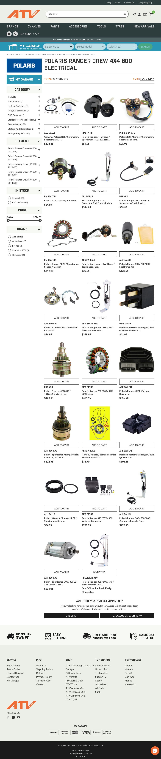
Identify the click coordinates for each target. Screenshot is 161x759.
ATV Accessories (75, 687)
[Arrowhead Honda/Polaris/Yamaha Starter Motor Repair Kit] (99, 423)
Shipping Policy (44, 669)
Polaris (19, 54)
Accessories (78, 26)
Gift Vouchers (73, 672)
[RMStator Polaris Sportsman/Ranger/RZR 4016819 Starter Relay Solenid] (136, 296)
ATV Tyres (71, 699)
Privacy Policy (44, 676)
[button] (155, 750)
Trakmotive (101, 672)
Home (9, 54)
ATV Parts (71, 676)
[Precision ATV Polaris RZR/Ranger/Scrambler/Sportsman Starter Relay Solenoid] (136, 105)
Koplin (98, 680)
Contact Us (13, 676)
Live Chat (71, 615)
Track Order (13, 669)
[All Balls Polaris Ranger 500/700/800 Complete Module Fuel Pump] (136, 486)
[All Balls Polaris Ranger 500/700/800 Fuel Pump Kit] (136, 232)
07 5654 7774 (29, 34)
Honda (128, 680)
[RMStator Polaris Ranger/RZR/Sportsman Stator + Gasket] (61, 232)
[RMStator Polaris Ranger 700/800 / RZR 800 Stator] (99, 359)
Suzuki (128, 672)
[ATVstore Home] (21, 705)
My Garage (13, 680)
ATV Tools (71, 684)
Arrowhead (101, 684)
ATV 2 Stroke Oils (75, 695)
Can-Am (129, 676)
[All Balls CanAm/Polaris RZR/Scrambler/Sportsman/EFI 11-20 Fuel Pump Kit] (61, 105)
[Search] (125, 14)
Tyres (119, 26)
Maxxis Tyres (102, 665)
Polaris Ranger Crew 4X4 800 (39, 54)
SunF (97, 691)
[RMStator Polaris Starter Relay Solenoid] (61, 169)
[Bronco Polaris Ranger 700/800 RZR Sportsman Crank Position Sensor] (136, 169)
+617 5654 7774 (96, 745)
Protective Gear (74, 680)
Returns (40, 672)
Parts (54, 26)
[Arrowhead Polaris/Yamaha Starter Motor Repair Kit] (61, 296)
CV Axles (34, 26)
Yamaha (129, 669)
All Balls (99, 687)
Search (145, 46)
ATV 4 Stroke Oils (75, 691)
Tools (101, 26)
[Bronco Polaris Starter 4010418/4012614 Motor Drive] (61, 359)
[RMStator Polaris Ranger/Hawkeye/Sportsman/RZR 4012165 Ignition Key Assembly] (99, 105)
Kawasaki (130, 684)
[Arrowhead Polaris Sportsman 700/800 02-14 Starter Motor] (61, 550)
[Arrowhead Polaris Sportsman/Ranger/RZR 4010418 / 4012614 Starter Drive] (61, 423)
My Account (13, 665)
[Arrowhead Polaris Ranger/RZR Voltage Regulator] (136, 359)
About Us (41, 665)
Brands (12, 26)
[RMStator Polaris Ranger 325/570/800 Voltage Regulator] (99, 486)
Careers (40, 684)
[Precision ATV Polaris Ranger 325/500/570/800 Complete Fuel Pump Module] (99, 296)
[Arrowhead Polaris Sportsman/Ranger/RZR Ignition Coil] (136, 423)
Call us (128, 615)
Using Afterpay (15, 672)
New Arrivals (144, 26)
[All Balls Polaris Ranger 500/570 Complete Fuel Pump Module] (99, 169)
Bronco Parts (102, 669)
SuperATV (100, 676)
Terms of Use (43, 680)
